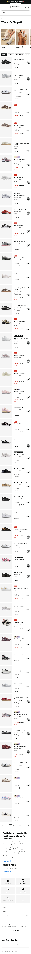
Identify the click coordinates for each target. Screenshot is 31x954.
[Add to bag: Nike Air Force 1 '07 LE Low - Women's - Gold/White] (28, 595)
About (4, 907)
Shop (4, 911)
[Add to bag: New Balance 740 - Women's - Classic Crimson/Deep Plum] (28, 644)
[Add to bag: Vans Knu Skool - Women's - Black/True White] (28, 446)
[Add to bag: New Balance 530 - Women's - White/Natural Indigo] (28, 199)
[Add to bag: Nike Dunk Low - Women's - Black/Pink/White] (28, 429)
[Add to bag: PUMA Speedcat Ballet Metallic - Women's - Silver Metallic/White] (28, 551)
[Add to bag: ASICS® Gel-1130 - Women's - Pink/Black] (28, 566)
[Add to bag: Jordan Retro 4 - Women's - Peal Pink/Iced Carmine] (28, 411)
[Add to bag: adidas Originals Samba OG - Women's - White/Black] (28, 94)
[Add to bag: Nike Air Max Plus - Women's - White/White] (28, 182)
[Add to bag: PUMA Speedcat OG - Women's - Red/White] (28, 213)
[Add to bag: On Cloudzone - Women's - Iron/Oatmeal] (28, 785)
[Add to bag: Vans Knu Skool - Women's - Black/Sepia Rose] (28, 630)
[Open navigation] (3, 7)
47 (20, 825)
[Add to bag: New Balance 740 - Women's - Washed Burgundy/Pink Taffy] (28, 164)
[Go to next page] (25, 826)
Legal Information (7, 916)
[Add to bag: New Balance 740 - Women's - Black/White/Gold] (28, 329)
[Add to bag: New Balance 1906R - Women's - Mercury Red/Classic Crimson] (28, 752)
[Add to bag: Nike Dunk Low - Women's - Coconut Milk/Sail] (28, 112)
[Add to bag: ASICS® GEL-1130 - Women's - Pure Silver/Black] (28, 62)
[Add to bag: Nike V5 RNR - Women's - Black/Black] (28, 576)
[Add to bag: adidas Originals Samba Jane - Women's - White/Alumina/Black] (28, 767)
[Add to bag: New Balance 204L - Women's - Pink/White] (28, 397)
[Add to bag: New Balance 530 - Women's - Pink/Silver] (28, 361)
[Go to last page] (29, 826)
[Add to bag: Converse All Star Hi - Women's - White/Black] (28, 658)
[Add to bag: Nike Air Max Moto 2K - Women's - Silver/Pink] (28, 719)
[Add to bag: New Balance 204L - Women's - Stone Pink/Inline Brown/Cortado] (28, 130)
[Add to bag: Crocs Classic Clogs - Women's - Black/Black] (28, 733)
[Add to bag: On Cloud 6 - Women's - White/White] (28, 277)
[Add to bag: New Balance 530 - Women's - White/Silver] (28, 458)
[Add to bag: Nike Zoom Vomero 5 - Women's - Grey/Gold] (28, 486)
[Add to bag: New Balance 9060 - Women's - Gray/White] (28, 379)
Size (27, 54)
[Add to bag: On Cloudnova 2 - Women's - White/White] (28, 516)
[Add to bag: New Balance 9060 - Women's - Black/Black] (28, 472)
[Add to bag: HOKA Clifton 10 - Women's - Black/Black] (28, 502)
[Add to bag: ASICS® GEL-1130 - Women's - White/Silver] (28, 79)
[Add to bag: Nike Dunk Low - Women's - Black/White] (28, 231)
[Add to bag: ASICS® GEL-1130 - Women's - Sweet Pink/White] (28, 801)
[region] (15, 2)
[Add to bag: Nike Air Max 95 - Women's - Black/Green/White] (28, 263)
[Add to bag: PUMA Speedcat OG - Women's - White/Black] (28, 308)
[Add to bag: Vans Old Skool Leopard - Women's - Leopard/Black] (28, 537)
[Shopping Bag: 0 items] (28, 7)
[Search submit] (28, 12)
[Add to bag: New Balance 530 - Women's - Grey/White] (28, 609)
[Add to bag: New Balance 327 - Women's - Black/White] (28, 815)
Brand (10, 54)
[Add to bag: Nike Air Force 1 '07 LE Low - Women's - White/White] (28, 343)
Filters (3, 54)
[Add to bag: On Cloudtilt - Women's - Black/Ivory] (28, 672)
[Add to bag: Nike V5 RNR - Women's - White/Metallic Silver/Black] (28, 686)
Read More (6, 861)
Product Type (19, 54)
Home (2, 18)
